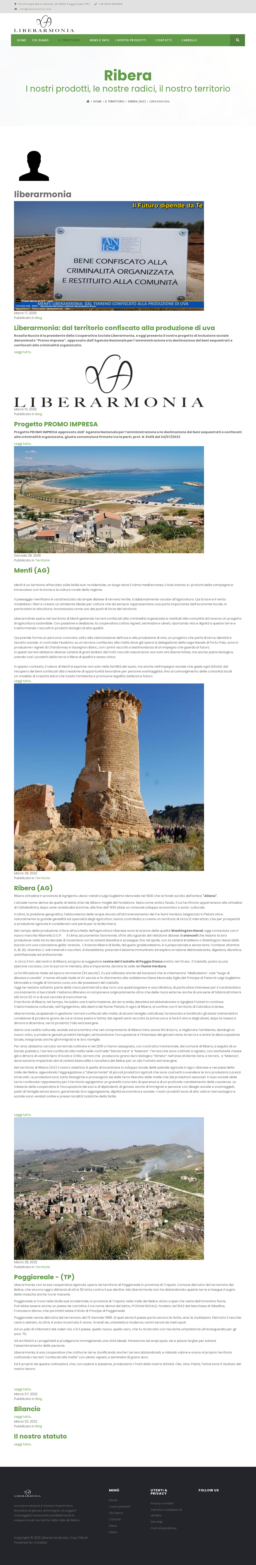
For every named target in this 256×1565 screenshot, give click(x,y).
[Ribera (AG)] (128, 777)
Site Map (157, 1522)
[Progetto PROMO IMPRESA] (128, 381)
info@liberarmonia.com (35, 9)
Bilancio (27, 1408)
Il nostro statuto (40, 1436)
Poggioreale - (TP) (44, 1276)
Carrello (189, 40)
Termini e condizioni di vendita (166, 1512)
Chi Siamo (40, 40)
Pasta (113, 1526)
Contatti (164, 40)
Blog (38, 318)
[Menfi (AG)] (128, 499)
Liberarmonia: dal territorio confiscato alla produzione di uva (114, 327)
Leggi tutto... (23, 352)
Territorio (42, 560)
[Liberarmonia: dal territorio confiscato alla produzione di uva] (128, 256)
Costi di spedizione (164, 1528)
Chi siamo (116, 1513)
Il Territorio (69, 40)
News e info (99, 40)
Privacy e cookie (162, 1503)
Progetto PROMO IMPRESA (56, 424)
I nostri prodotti (130, 40)
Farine (113, 1532)
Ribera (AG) (137, 101)
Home (21, 40)
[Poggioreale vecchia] (128, 1188)
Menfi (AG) (32, 570)
